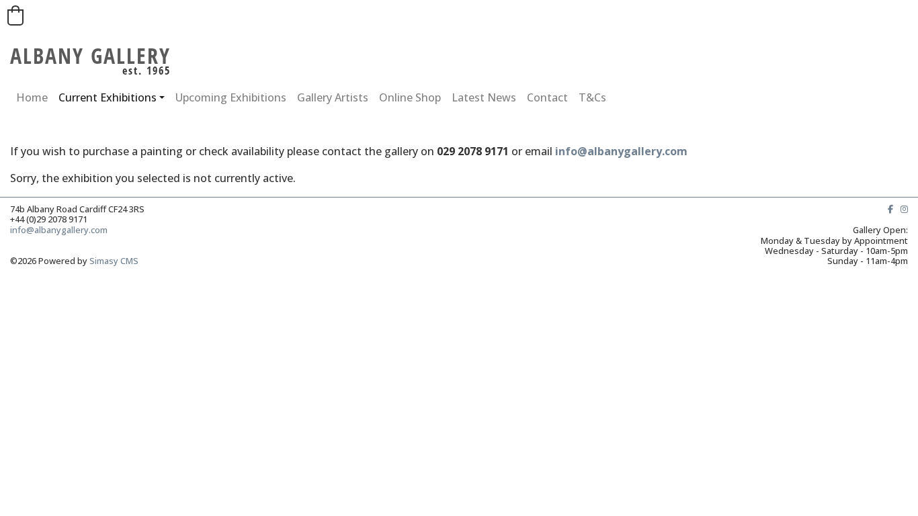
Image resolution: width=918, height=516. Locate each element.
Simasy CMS (113, 261)
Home (32, 97)
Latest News (484, 97)
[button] (15, 15)
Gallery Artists (332, 97)
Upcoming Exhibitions (230, 97)
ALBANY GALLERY (90, 55)
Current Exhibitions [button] (107, 97)
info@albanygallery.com (621, 151)
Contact (547, 97)
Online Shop (410, 97)
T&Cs (592, 97)
